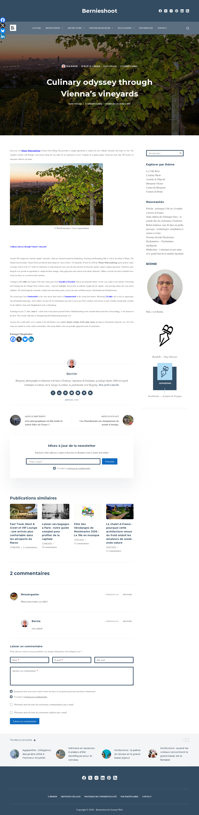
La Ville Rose (153, 171)
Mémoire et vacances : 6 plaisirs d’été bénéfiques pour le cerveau (81, 754)
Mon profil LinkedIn (109, 384)
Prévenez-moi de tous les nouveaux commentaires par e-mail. (44, 704)
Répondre (127, 594)
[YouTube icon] (90, 393)
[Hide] (1, 42)
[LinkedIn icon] (59, 393)
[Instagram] (171, 10)
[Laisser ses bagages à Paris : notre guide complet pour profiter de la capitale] (55, 511)
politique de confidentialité (78, 468)
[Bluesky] (25, 339)
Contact (162, 28)
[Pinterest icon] (84, 393)
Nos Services (146, 28)
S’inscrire (109, 461)
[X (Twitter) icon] (71, 393)
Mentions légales (71, 796)
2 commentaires (128, 66)
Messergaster (30, 594)
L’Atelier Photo (153, 175)
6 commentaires (30, 547)
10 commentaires (49, 547)
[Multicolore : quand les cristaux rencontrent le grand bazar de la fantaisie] (152, 754)
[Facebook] (160, 10)
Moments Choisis (154, 183)
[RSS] (187, 10)
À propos (52, 796)
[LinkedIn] (182, 10)
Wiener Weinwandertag (30, 151)
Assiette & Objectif (155, 179)
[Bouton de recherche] (180, 153)
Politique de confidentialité (100, 796)
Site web (101, 660)
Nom (15, 660)
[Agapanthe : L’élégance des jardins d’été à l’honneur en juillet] (14, 754)
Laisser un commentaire (24, 721)
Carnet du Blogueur (156, 187)
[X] (19, 339)
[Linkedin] (31, 339)
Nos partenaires (129, 796)
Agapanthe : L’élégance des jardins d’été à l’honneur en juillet (36, 754)
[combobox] (162, 153)
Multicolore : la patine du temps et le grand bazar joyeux (127, 754)
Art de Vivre (74, 28)
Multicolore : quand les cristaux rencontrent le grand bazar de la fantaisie (174, 754)
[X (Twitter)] (165, 10)
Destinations (53, 28)
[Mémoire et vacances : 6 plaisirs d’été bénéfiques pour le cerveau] (60, 754)
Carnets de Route (154, 191)
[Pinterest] (176, 10)
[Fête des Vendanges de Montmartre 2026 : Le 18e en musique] (87, 511)
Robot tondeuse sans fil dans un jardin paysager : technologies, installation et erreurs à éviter (164, 229)
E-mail (59, 660)
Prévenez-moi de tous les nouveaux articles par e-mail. (40, 712)
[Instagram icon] (78, 393)
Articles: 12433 (72, 400)
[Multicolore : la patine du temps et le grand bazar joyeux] (106, 754)
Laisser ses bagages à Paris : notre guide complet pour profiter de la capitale (55, 531)
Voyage (113, 66)
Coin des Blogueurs (99, 28)
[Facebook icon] (53, 393)
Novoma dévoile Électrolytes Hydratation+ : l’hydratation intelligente (160, 241)
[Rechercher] (187, 28)
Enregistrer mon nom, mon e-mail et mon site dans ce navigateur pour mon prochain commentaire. (55, 691)
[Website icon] (65, 393)
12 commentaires (81, 543)
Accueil (36, 28)
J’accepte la (73, 468)
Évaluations (124, 28)
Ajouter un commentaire (25, 670)
